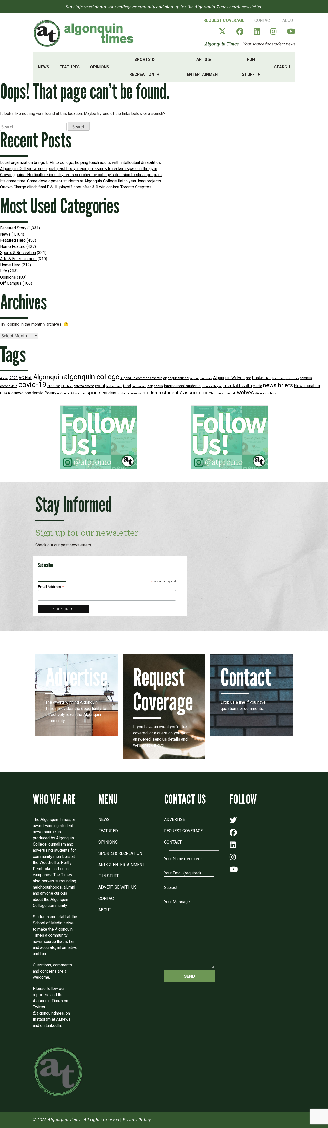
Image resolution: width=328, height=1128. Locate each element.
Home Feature (12, 246)
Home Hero (10, 264)
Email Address (51, 586)
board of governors (285, 378)
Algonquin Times (222, 43)
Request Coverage (223, 20)
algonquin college (91, 377)
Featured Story (13, 228)
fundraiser (139, 386)
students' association (185, 393)
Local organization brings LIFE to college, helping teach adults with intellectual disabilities (80, 162)
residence (63, 393)
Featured (108, 830)
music (257, 386)
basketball (261, 377)
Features (69, 67)
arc (248, 378)
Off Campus (11, 283)
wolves (245, 392)
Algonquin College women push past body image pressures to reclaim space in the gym (78, 168)
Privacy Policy (136, 1119)
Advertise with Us (117, 887)
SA (72, 393)
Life (3, 271)
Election (67, 386)
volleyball (229, 393)
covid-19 (32, 384)
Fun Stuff (248, 67)
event (100, 385)
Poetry (50, 393)
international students (182, 386)
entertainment (84, 386)
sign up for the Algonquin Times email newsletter (213, 7)
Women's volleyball (266, 393)
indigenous (155, 386)
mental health (237, 385)
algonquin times (201, 378)
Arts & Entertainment (203, 67)
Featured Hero (13, 240)
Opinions (99, 67)
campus (306, 378)
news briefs (278, 385)
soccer (80, 393)
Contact (263, 20)
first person (114, 386)
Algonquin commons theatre (141, 378)
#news (4, 378)
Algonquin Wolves (229, 378)
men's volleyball (212, 386)
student (109, 393)
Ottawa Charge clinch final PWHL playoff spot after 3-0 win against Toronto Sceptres (75, 187)
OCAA (5, 393)
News (43, 67)
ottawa (17, 393)
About (288, 20)
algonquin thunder (176, 378)
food (127, 386)
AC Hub (25, 377)
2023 (13, 378)
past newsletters (76, 545)
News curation (307, 385)
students (152, 392)
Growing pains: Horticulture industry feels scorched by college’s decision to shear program (81, 174)
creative (53, 386)
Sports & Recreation (142, 67)
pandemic (33, 392)
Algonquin (48, 377)
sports (94, 392)
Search (282, 67)
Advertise (174, 819)
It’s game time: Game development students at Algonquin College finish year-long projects (80, 180)
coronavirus (8, 386)
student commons (129, 393)
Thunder (215, 393)
